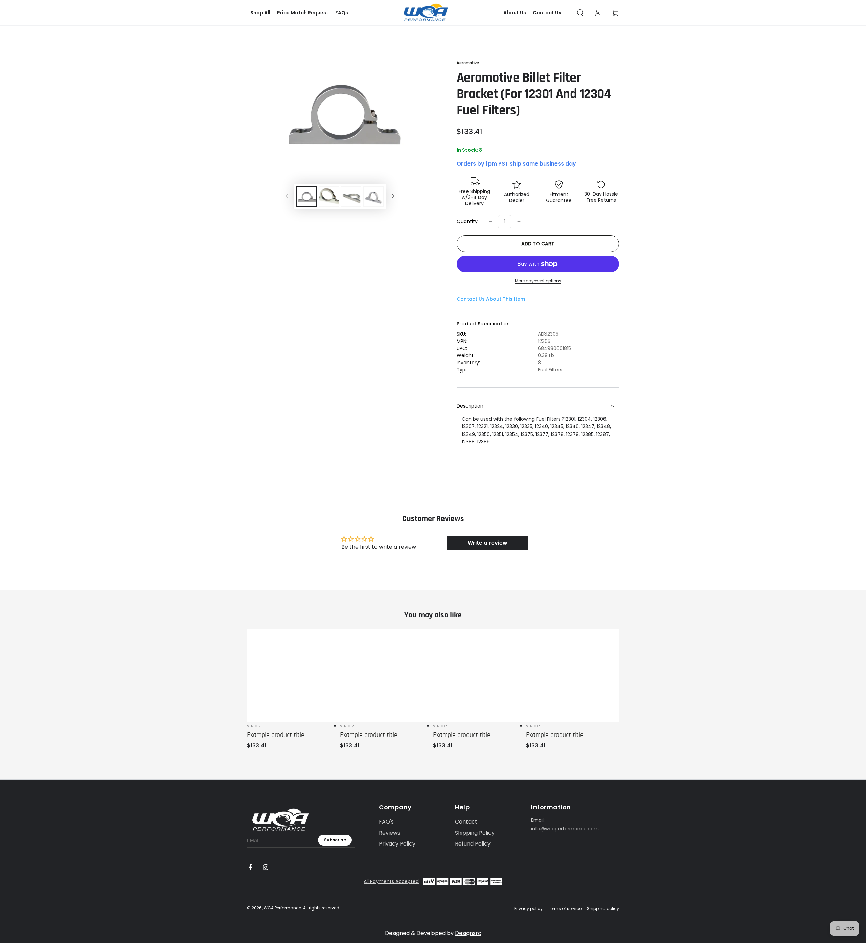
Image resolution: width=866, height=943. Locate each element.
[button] (580, 12)
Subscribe (335, 840)
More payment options (538, 281)
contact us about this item (491, 298)
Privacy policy (528, 909)
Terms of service (565, 909)
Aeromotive (468, 63)
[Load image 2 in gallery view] (329, 196)
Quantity (467, 221)
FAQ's (386, 822)
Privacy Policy (397, 844)
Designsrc (468, 933)
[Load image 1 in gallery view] (306, 196)
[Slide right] (393, 196)
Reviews (389, 833)
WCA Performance (282, 908)
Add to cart (537, 243)
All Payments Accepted (391, 881)
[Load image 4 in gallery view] (373, 196)
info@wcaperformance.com (565, 828)
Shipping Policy (475, 833)
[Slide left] (286, 196)
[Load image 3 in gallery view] (351, 196)
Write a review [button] (487, 543)
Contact (466, 822)
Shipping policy (603, 909)
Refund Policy (473, 844)
